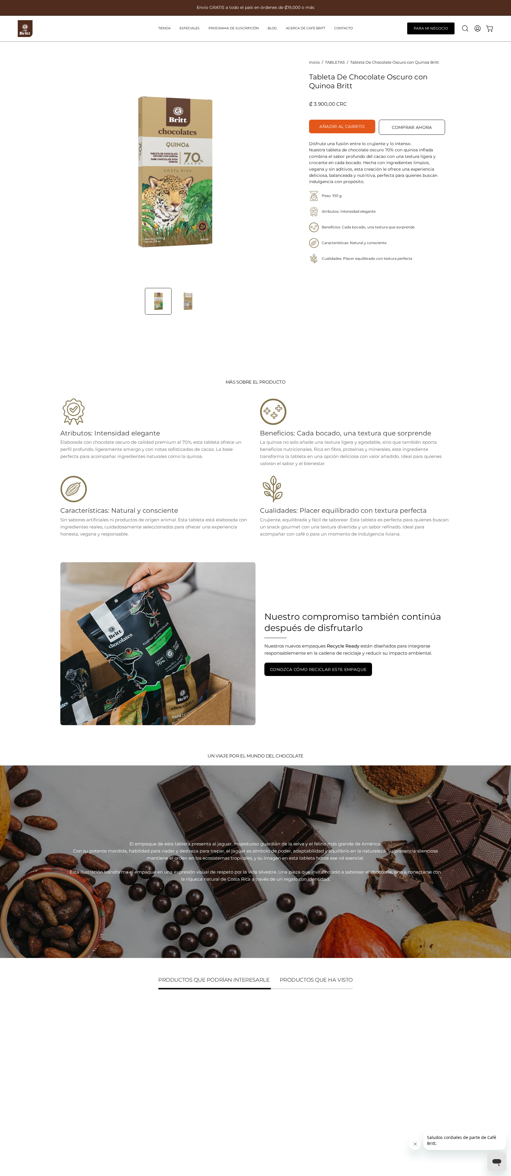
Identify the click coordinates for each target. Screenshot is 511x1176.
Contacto (70, 1097)
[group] (255, 7)
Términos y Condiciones (167, 1060)
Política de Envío (159, 1086)
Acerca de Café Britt (82, 1088)
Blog (65, 1079)
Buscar (148, 1051)
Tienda (67, 1051)
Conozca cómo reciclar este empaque (318, 669)
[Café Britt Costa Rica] (25, 28)
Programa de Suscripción (88, 1070)
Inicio (314, 62)
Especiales (71, 1060)
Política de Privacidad (164, 1112)
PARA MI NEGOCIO (431, 28)
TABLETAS (335, 62)
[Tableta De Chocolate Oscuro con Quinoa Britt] (158, 301)
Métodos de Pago (160, 1121)
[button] (233, 28)
